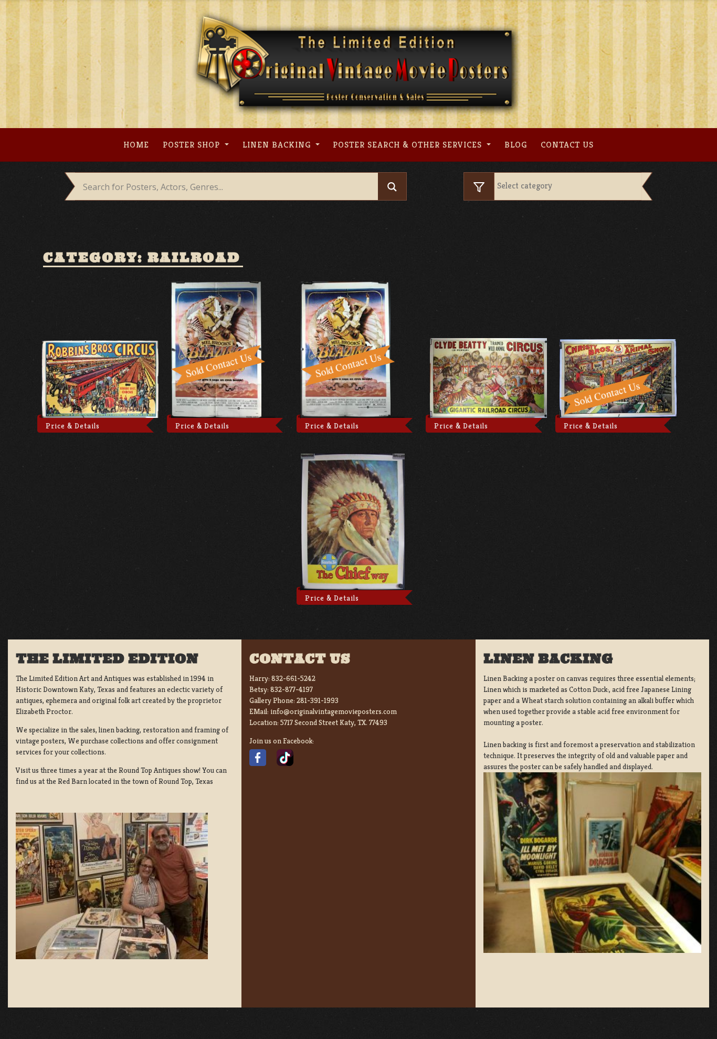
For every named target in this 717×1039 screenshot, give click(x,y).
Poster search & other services (408, 144)
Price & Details (73, 426)
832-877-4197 (291, 689)
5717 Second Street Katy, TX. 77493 (333, 722)
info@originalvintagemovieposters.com (333, 711)
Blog (515, 144)
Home (136, 144)
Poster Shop (193, 144)
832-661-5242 (293, 678)
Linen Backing (277, 144)
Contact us (567, 144)
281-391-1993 (318, 700)
